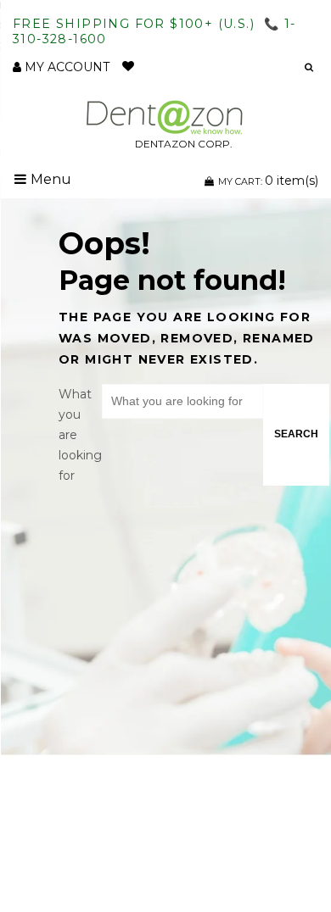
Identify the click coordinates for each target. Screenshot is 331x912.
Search (296, 434)
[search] (303, 67)
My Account (65, 67)
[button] (238, 67)
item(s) (268, 180)
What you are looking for (80, 434)
